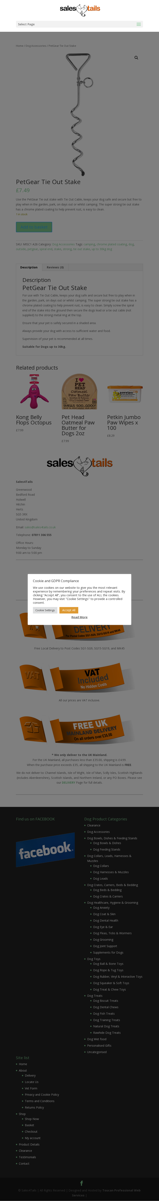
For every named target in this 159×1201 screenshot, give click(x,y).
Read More (79, 617)
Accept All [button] (68, 610)
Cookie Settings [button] (45, 610)
